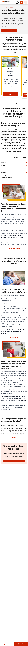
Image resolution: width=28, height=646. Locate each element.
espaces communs (5, 137)
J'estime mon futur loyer (14, 248)
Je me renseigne (14, 337)
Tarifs (22, 644)
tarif (9, 133)
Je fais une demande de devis (9, 30)
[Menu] (25, 2)
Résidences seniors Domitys (7, 7)
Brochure (8, 644)
